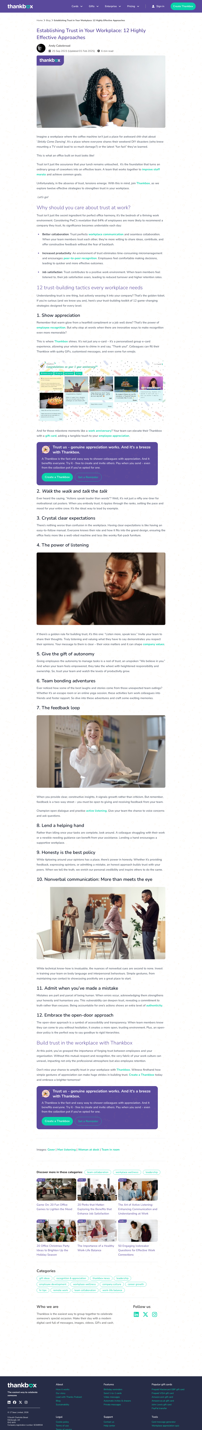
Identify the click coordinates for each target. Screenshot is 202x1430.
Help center (109, 1425)
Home (40, 20)
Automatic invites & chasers (117, 1400)
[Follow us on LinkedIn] (136, 1315)
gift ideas (44, 1278)
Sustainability (62, 1404)
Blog (48, 20)
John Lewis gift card (161, 1404)
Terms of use (62, 1425)
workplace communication (106, 234)
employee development (52, 1284)
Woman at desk (88, 1149)
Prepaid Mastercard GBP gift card (168, 1389)
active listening (96, 811)
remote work (60, 1290)
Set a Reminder (88, 477)
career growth (136, 1284)
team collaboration (97, 1172)
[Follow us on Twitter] (145, 1315)
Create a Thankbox (57, 477)
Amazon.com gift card (162, 1396)
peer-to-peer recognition (80, 258)
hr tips (43, 1290)
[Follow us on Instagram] (155, 1315)
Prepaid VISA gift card (163, 1393)
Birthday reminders (113, 1389)
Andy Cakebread (59, 46)
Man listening (66, 1149)
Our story (60, 1393)
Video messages (112, 1396)
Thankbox (143, 183)
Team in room (110, 1149)
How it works (62, 1389)
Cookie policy (62, 1421)
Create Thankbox (183, 6)
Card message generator (164, 1421)
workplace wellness (127, 1172)
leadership (152, 1172)
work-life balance (112, 1290)
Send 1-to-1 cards (113, 1393)
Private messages (112, 1404)
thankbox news (101, 1278)
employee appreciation (114, 436)
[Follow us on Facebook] (14, 1402)
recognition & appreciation (71, 1278)
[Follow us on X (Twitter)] (20, 1402)
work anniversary (99, 431)
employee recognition (51, 327)
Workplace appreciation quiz (165, 1425)
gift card (50, 436)
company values (153, 644)
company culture (111, 1284)
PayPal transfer (159, 1408)
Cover (51, 1149)
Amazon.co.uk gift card (163, 1400)
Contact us (109, 1421)
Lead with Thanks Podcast (69, 1396)
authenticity (154, 1005)
